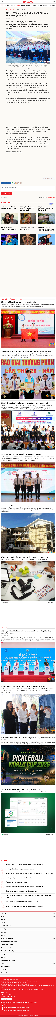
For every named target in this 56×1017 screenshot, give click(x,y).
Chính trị (13, 5)
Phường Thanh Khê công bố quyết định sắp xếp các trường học (24, 864)
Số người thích (51, 197)
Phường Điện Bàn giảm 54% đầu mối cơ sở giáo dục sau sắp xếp (24, 906)
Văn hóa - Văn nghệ (42, 5)
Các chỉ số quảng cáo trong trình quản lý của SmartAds (20, 789)
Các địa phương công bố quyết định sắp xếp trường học (22, 878)
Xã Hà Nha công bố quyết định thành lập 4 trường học (21, 902)
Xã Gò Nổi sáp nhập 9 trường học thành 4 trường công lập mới (24, 887)
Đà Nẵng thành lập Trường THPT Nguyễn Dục (19, 869)
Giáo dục (33, 5)
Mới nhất (7, 5)
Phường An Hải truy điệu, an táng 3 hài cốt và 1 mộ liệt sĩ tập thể (23, 686)
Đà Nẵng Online (8, 1004)
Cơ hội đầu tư (4, 963)
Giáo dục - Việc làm (21, 9)
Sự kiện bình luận (5, 966)
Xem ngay (50, 602)
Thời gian (45, 197)
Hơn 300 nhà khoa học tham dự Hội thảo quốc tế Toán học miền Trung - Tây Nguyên (28, 896)
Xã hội (18, 5)
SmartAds (5, 602)
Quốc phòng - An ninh (7, 944)
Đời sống (3, 929)
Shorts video (4, 973)
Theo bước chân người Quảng (9, 941)
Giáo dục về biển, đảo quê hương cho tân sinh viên (18, 302)
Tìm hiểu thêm (49, 834)
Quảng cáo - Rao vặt (6, 954)
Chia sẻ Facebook (6, 182)
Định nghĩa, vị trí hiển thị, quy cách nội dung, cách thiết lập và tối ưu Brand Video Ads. (24, 559)
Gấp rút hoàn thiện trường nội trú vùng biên (16, 506)
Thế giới (3, 935)
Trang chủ (8, 9)
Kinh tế (23, 5)
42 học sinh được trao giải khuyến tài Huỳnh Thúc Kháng (21, 454)
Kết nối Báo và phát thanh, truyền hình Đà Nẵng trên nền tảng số (19, 1002)
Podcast (3, 969)
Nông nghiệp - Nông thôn (8, 960)
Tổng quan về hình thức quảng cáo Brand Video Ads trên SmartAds (24, 557)
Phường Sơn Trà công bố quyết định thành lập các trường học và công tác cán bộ (29, 873)
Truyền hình (4, 957)
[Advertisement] (28, 115)
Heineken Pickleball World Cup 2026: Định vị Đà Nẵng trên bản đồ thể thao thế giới (28, 739)
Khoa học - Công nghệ (7, 938)
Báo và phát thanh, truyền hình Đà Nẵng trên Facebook (17, 1007)
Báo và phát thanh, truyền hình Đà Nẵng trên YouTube (16, 1010)
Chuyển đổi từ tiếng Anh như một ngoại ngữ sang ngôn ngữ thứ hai (24, 403)
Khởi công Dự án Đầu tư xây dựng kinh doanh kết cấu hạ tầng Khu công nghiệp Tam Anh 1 (26, 632)
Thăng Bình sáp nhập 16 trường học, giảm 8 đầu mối (21, 891)
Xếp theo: (40, 197)
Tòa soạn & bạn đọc (6, 947)
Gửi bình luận (7, 193)
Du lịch (28, 5)
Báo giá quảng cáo (6, 999)
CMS (26, 1015)
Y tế (50, 5)
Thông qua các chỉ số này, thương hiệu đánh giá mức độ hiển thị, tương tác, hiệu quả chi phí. (25, 792)
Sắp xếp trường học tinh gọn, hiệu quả (16, 882)
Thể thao (3, 932)
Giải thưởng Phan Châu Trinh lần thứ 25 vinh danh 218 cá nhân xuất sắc (26, 352)
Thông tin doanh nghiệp (7, 951)
